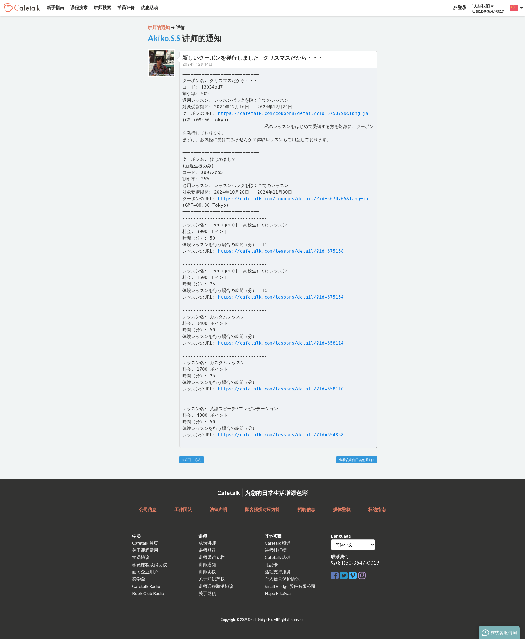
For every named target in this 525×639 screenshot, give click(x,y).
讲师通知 (207, 564)
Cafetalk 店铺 (278, 557)
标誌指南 (377, 509)
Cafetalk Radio (146, 586)
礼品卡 (271, 564)
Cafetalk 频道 (278, 542)
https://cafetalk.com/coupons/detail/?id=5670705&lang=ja (293, 198)
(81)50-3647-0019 (357, 562)
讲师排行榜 (276, 550)
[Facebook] (335, 574)
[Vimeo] (353, 574)
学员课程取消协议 (149, 564)
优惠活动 (149, 7)
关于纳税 (207, 593)
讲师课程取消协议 (216, 586)
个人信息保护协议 (282, 578)
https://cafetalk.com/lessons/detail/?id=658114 (281, 343)
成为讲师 (207, 542)
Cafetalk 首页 (145, 542)
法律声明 (218, 509)
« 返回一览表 (191, 460)
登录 (461, 7)
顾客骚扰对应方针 (262, 509)
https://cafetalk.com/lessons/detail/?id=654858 (281, 434)
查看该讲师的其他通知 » (356, 460)
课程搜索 (78, 7)
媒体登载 (342, 509)
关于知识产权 (212, 578)
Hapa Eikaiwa (278, 593)
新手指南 (55, 7)
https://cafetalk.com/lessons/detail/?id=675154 (281, 297)
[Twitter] (344, 574)
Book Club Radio (148, 593)
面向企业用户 (145, 571)
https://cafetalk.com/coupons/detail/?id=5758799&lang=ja (293, 113)
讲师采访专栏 (212, 557)
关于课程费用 (145, 550)
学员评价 (125, 7)
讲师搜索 (102, 7)
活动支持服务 (278, 571)
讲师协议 (207, 571)
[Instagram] (362, 574)
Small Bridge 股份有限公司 (290, 586)
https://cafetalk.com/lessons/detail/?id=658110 (281, 389)
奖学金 (138, 578)
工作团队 (183, 509)
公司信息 (148, 509)
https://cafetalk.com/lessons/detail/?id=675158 (281, 251)
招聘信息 (306, 509)
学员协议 (141, 557)
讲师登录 (207, 550)
